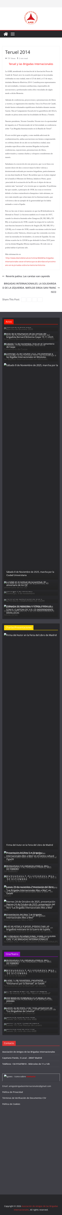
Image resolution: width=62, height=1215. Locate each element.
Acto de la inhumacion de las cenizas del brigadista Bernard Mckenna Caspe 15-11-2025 (29, 335)
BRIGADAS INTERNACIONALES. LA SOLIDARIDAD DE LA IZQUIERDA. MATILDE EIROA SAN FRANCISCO (29, 288)
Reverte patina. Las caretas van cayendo (28, 276)
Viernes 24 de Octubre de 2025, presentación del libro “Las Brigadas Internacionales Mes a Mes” (30, 906)
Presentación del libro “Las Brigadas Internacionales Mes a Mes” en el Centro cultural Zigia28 (30, 856)
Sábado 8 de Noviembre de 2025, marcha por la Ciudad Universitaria (30, 573)
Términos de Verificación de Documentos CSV (24, 1098)
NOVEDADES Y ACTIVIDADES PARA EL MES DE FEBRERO (27, 867)
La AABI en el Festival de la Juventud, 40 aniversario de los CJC (26, 583)
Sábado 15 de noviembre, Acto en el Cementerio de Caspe (30, 345)
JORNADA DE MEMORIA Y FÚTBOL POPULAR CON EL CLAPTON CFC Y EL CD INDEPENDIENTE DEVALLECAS (29, 609)
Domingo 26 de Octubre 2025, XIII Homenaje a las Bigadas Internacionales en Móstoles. (29, 355)
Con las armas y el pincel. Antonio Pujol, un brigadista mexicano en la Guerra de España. (28, 928)
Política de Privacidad (12, 1092)
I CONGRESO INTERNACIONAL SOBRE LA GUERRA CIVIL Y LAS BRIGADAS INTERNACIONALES (31, 938)
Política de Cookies (11, 1104)
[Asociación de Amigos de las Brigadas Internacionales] (5, 34)
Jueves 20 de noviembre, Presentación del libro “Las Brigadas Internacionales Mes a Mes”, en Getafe (29, 890)
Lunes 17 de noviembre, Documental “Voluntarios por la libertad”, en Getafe (25, 982)
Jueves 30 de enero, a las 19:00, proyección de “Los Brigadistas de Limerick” (29, 1009)
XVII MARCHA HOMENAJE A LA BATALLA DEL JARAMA (28, 999)
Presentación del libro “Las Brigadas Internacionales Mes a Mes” (24, 916)
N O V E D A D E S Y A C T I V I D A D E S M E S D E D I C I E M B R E (30, 877)
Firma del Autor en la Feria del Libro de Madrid (29, 844)
